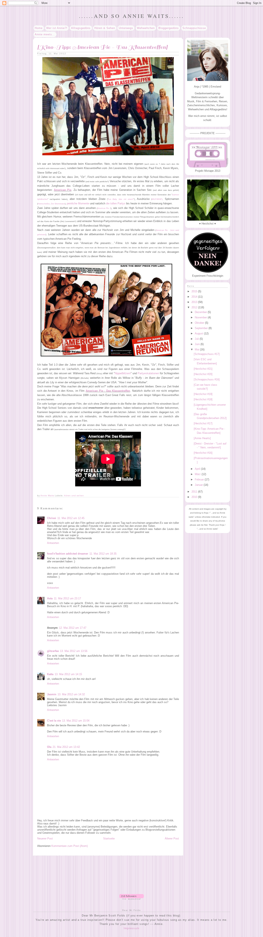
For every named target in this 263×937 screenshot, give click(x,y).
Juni (198, 344)
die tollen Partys (115, 203)
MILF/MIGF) (157, 199)
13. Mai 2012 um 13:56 (73, 651)
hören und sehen (74, 495)
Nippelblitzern (123, 373)
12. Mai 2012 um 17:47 (72, 627)
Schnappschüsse (194, 28)
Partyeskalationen (148, 373)
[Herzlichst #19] (203, 394)
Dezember (201, 312)
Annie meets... (45, 34)
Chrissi (51, 518)
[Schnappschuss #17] (207, 354)
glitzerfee (53, 651)
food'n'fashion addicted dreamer (67, 553)
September (202, 328)
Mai (197, 349)
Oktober (200, 322)
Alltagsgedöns (81, 28)
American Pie (62, 189)
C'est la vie (54, 720)
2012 (194, 307)
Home (39, 28)
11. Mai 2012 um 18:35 (103, 553)
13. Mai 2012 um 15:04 (75, 720)
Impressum (132, 928)
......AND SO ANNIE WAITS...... (131, 15)
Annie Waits (47, 495)
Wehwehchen (146, 28)
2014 (194, 296)
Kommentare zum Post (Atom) (69, 845)
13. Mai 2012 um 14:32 (71, 694)
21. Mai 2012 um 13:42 (66, 746)
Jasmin (51, 694)
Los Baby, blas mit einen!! (121, 199)
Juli (197, 338)
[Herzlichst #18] (203, 399)
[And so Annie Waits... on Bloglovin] (131, 898)
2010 (194, 496)
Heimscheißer (44, 204)
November (201, 317)
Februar (200, 479)
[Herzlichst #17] (203, 423)
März (198, 474)
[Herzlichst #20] (203, 374)
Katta (50, 674)
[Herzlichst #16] (203, 452)
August (199, 333)
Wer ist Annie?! (56, 28)
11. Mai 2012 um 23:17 (67, 598)
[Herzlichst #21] (203, 368)
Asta (50, 598)
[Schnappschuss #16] (207, 379)
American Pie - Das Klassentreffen (108, 390)
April (198, 468)
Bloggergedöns (168, 28)
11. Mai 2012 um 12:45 (70, 518)
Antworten (53, 542)
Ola (49, 746)
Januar (199, 484)
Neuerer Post (45, 838)
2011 (194, 491)
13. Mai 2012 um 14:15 (68, 674)
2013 (194, 302)
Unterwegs (126, 28)
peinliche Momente (78, 203)
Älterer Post (172, 838)
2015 (194, 291)
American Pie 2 (104, 208)
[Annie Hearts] (202, 438)
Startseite (109, 838)
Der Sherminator (58, 204)
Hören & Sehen (104, 28)
